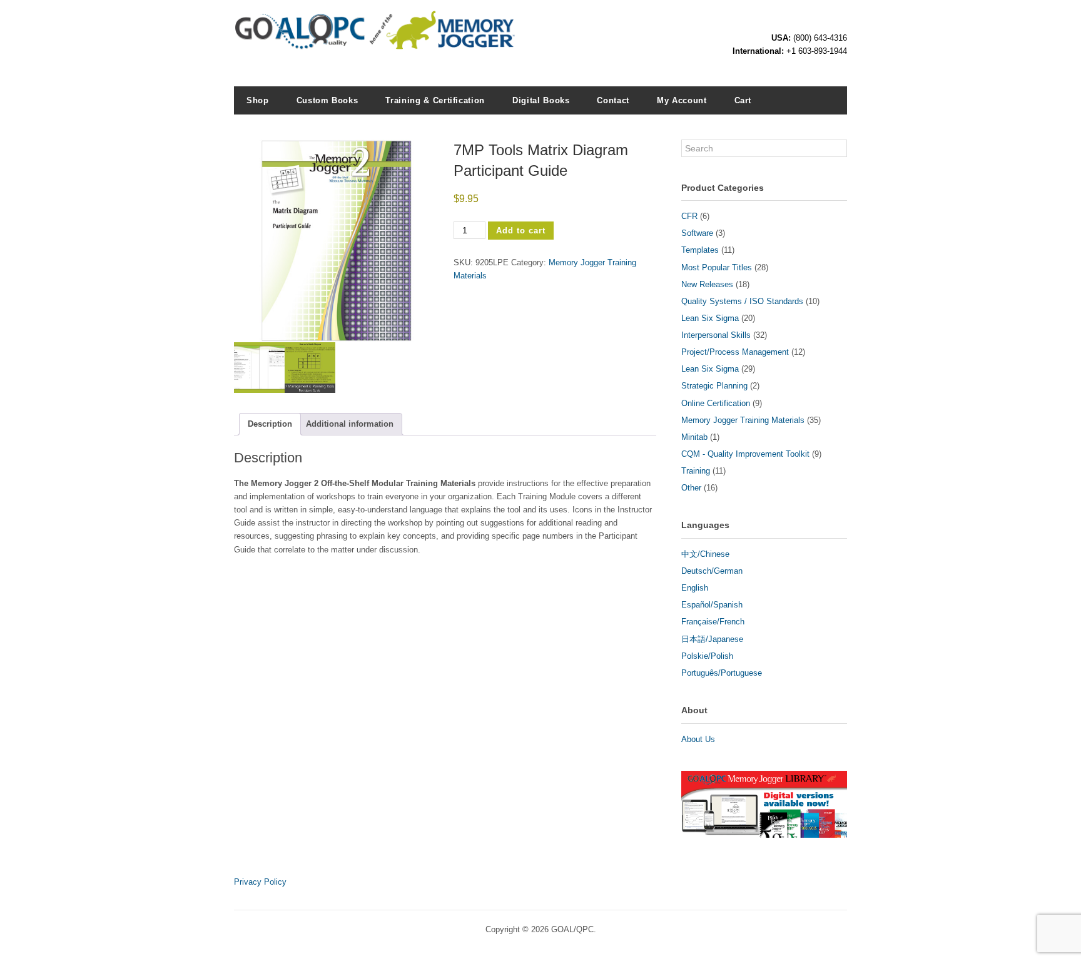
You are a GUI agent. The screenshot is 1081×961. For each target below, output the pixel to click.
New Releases (707, 284)
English (694, 587)
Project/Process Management (735, 352)
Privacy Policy (260, 882)
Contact (613, 100)
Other (691, 487)
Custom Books (327, 100)
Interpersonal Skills (716, 335)
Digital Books (540, 100)
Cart (743, 100)
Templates (700, 250)
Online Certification (715, 403)
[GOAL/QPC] (374, 44)
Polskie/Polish (707, 656)
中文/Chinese (705, 554)
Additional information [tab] (349, 424)
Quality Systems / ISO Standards (742, 301)
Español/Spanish (712, 604)
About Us (698, 739)
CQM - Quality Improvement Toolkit (745, 454)
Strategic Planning (714, 385)
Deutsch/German (712, 571)
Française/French (712, 621)
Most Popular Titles (716, 267)
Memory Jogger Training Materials (742, 420)
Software (697, 233)
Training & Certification (435, 100)
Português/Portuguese (721, 673)
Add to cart (521, 230)
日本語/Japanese (712, 639)
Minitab (694, 437)
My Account (682, 100)
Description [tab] (270, 424)
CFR (689, 216)
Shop (257, 100)
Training (695, 470)
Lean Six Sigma (710, 318)
